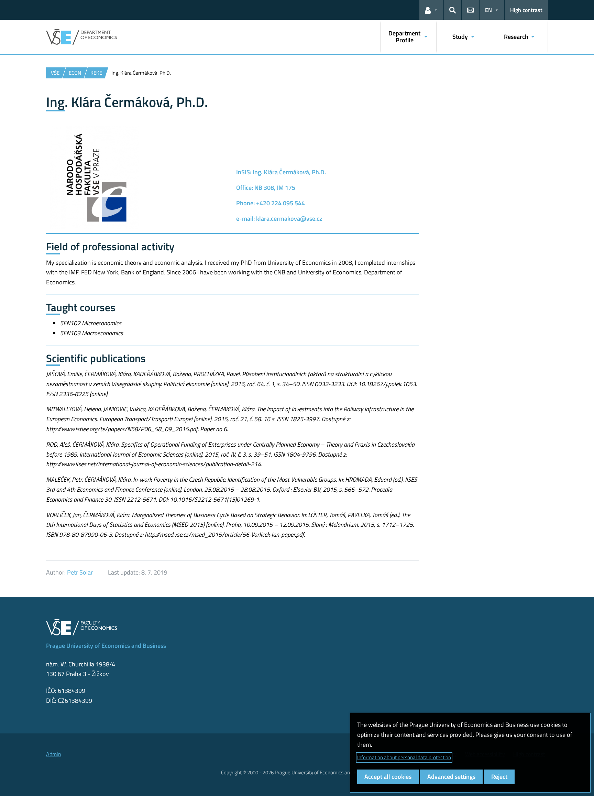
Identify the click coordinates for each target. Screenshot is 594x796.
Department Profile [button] (404, 37)
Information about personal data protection (404, 757)
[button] (431, 10)
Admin (53, 754)
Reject (499, 776)
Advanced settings (451, 776)
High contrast (526, 10)
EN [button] (488, 10)
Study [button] (460, 36)
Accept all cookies (387, 776)
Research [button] (516, 36)
